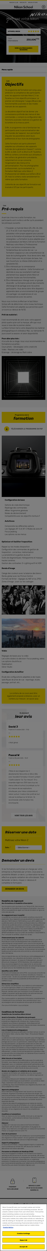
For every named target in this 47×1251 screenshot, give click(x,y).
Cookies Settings (23, 1233)
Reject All (23, 1240)
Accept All (23, 1247)
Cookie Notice (8, 1227)
